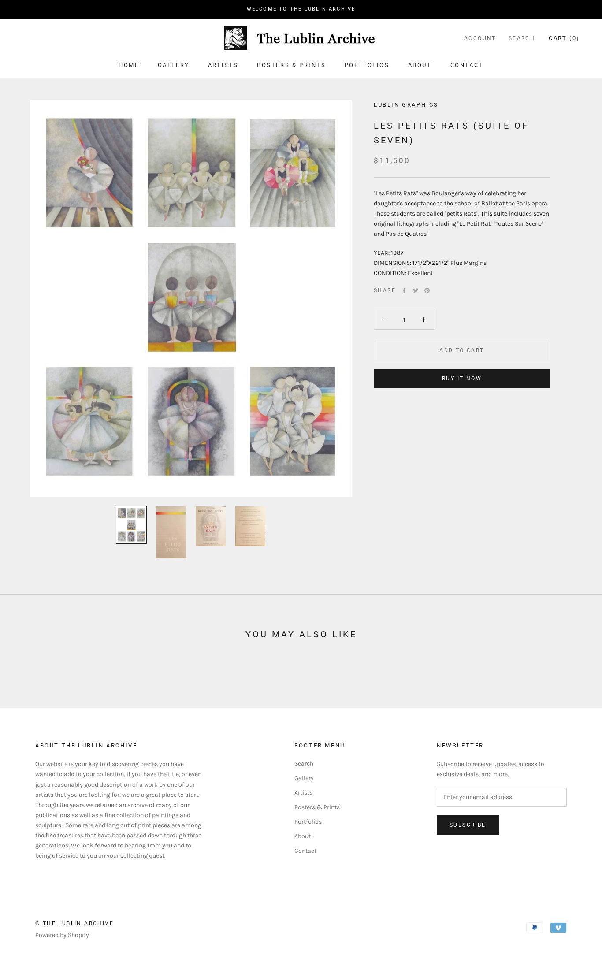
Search (522, 38)
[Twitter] (415, 290)
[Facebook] (404, 290)
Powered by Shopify (62, 935)
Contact (466, 65)
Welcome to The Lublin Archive (301, 9)
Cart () (564, 38)
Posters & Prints (291, 65)
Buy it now (462, 378)
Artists (223, 65)
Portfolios (367, 65)
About (420, 65)
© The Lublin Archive (74, 923)
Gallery (174, 65)
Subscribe (468, 825)
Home (129, 65)
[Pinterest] (427, 290)
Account (480, 38)
